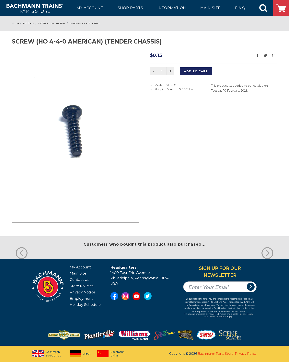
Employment (81, 298)
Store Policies (82, 286)
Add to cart (196, 71)
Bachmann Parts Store (216, 354)
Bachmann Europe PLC (53, 353)
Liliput (86, 353)
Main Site (78, 273)
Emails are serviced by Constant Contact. (227, 311)
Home (15, 23)
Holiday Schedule (85, 305)
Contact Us (79, 280)
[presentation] (22, 253)
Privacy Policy (246, 314)
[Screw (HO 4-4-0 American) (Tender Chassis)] (75, 136)
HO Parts (28, 23)
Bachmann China (117, 353)
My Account (80, 267)
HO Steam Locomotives (51, 23)
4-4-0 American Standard (84, 23)
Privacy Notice (82, 292)
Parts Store (34, 11)
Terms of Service (217, 316)
